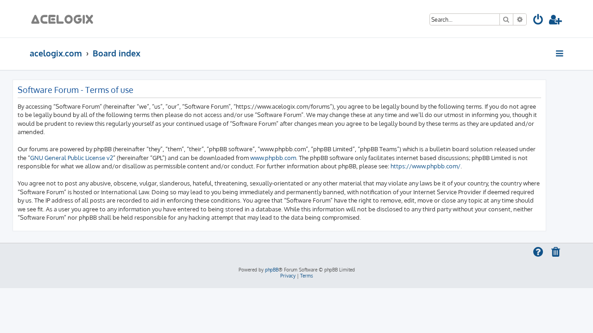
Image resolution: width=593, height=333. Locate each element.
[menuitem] (538, 21)
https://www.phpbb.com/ (426, 166)
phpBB (271, 269)
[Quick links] (560, 53)
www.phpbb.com (273, 157)
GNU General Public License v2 (71, 157)
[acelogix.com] (65, 19)
